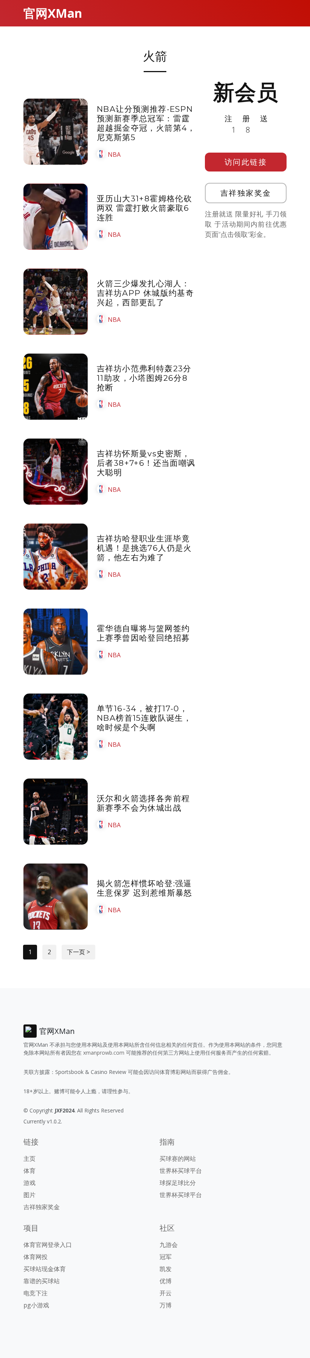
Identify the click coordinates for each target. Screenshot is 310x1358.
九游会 (169, 1245)
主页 (29, 1158)
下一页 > (78, 952)
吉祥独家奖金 (245, 193)
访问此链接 (246, 162)
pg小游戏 (36, 1305)
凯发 (166, 1269)
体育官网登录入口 (47, 1245)
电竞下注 (35, 1293)
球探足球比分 (178, 1183)
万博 (166, 1305)
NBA (114, 154)
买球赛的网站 (178, 1158)
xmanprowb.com (103, 1052)
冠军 (166, 1257)
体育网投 (35, 1257)
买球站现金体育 (44, 1269)
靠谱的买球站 (41, 1281)
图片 (29, 1195)
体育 (29, 1170)
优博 (166, 1281)
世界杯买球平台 (181, 1170)
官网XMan (52, 13)
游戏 (29, 1183)
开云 (166, 1293)
